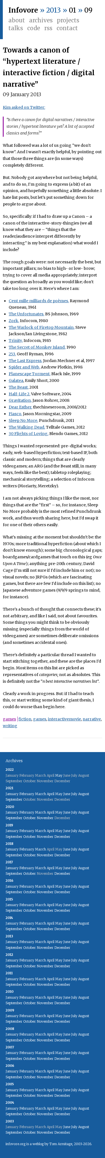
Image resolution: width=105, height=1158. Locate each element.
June (66, 794)
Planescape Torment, (29, 373)
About (16, 20)
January (12, 794)
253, (12, 353)
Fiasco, (15, 413)
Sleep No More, (23, 420)
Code (33, 28)
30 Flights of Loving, (28, 433)
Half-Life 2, (19, 393)
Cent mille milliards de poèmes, (39, 300)
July (74, 794)
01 (72, 10)
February (26, 794)
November (45, 818)
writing (10, 725)
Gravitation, (20, 400)
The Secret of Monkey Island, (37, 347)
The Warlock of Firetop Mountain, (41, 327)
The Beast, (19, 387)
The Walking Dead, (27, 427)
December (62, 837)
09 (88, 10)
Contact (67, 28)
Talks (15, 28)
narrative (92, 719)
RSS (48, 28)
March (40, 794)
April (50, 794)
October (29, 818)
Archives (41, 20)
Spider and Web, (24, 367)
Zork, (14, 320)
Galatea (16, 380)
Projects (68, 20)
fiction (24, 719)
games (9, 719)
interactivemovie (64, 719)
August (83, 794)
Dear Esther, (20, 407)
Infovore (23, 10)
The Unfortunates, (26, 313)
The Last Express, (25, 360)
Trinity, (16, 340)
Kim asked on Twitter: (24, 107)
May (58, 775)
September (14, 799)
